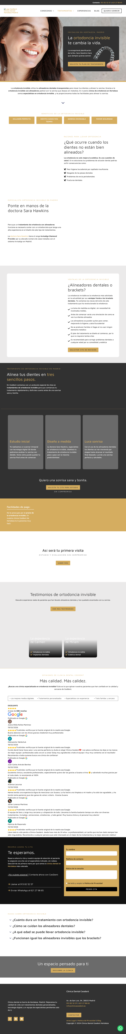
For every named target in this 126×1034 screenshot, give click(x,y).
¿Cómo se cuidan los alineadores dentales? (44, 926)
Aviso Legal (71, 1021)
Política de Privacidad (94, 883)
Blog (96, 11)
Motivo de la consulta (75, 868)
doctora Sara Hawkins (19, 236)
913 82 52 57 (106, 2)
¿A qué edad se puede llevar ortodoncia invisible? (49, 932)
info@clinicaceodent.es (76, 1006)
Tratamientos (64, 11)
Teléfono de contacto (74, 859)
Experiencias (84, 11)
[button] (53, 11)
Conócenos (46, 11)
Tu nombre (70, 849)
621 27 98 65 (117, 2)
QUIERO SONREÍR (112, 11)
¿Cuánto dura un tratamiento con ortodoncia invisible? (53, 920)
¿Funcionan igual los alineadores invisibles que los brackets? (57, 938)
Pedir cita (91, 889)
